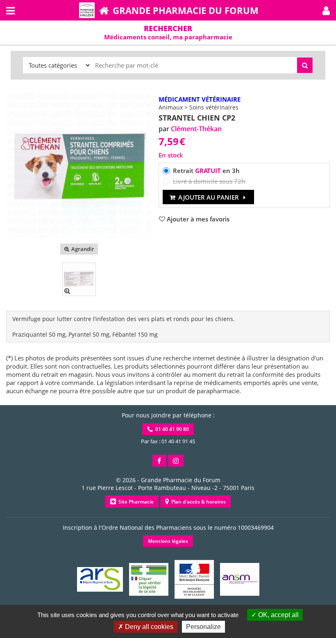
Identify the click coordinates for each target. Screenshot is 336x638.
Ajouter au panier (209, 197)
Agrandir (82, 249)
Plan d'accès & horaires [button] (197, 501)
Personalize (203, 626)
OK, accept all (278, 614)
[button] (326, 10)
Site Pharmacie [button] (135, 501)
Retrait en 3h (206, 170)
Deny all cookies (148, 626)
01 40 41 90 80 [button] (171, 429)
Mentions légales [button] (168, 541)
